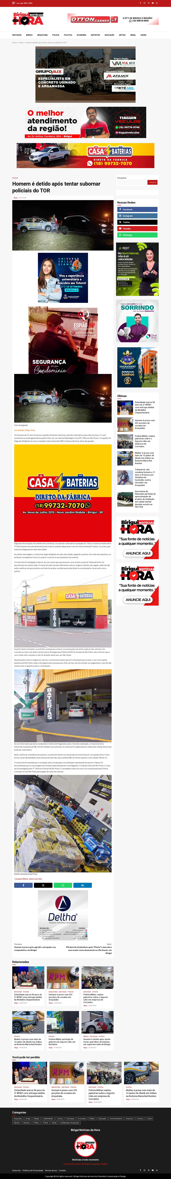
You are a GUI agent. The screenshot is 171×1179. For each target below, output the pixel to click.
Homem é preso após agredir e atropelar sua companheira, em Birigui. (35, 947)
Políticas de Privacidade (32, 1170)
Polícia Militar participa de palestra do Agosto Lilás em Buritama (63, 1022)
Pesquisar (122, 178)
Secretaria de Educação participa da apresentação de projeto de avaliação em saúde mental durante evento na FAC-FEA (125, 499)
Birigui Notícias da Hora (84, 1176)
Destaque (16, 35)
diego (16, 198)
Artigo (122, 35)
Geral (133, 35)
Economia (81, 35)
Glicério (17, 1123)
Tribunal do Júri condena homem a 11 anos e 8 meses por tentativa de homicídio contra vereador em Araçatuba (125, 477)
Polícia (55, 35)
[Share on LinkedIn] (82, 885)
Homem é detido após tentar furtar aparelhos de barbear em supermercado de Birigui (97, 1022)
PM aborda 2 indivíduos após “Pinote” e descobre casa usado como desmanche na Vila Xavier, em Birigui (89, 948)
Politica (68, 35)
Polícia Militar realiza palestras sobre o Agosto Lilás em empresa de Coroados (97, 977)
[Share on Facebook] (23, 885)
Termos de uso (51, 1170)
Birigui (29, 35)
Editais (92, 1118)
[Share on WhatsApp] (63, 885)
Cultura (60, 1118)
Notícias (26, 1123)
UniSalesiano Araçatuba (69, 1123)
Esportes (95, 35)
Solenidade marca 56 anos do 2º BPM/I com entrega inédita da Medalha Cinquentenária (28, 977)
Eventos (140, 1118)
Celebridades (48, 1118)
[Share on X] (43, 885)
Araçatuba (42, 35)
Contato (62, 1170)
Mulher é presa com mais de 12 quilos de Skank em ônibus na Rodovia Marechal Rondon (28, 1022)
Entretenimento (116, 1118)
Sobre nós (16, 1170)
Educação (109, 35)
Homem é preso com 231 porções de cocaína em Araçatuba (63, 977)
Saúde (143, 35)
